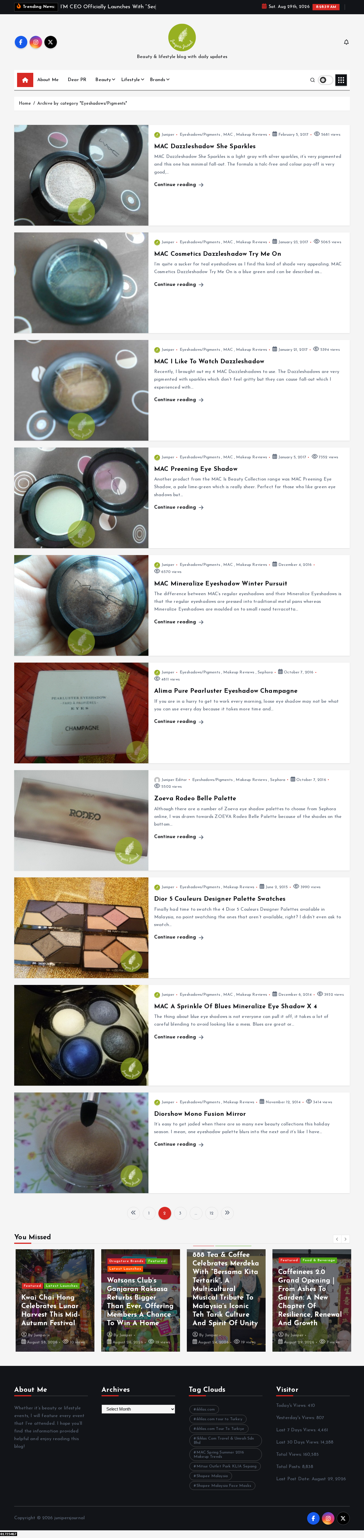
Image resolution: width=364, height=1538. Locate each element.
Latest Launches (60, 1286)
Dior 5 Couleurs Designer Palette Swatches (220, 899)
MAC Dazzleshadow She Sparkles (205, 146)
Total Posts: (289, 1467)
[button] (337, 1239)
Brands (157, 80)
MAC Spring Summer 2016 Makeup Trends (219, 1454)
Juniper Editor (174, 780)
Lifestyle (130, 80)
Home (25, 104)
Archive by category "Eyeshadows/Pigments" (82, 104)
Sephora (265, 672)
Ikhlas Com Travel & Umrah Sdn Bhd (224, 1440)
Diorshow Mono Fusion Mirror (200, 1114)
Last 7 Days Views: (297, 1430)
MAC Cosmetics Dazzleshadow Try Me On (217, 254)
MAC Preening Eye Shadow (195, 469)
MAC (228, 135)
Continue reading (176, 184)
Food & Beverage (317, 1260)
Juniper (168, 135)
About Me (48, 80)
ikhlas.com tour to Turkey (219, 1419)
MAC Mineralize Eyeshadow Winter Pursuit (220, 584)
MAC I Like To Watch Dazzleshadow (209, 361)
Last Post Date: (294, 1479)
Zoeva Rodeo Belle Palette (195, 798)
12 (212, 1213)
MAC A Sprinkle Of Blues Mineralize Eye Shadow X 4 (235, 1006)
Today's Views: (292, 1405)
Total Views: (289, 1454)
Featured (31, 1286)
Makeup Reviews (251, 135)
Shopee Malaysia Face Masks (224, 1486)
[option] (53, 1300)
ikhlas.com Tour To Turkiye (220, 1429)
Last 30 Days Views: (298, 1442)
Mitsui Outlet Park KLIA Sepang (227, 1466)
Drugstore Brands (125, 1261)
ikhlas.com (206, 1409)
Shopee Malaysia (212, 1476)
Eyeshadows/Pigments (200, 135)
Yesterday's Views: (296, 1418)
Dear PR (77, 80)
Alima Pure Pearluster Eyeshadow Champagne (226, 691)
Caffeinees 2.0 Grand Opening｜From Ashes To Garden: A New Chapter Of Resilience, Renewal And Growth (308, 1298)
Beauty (103, 80)
